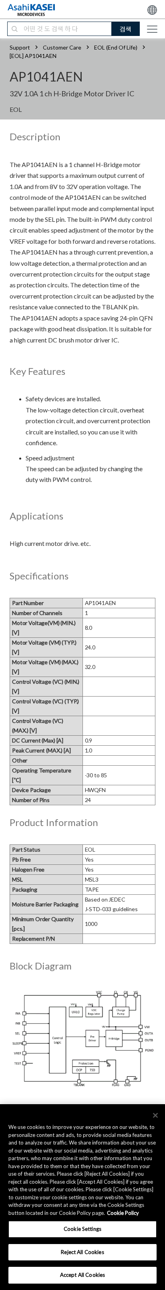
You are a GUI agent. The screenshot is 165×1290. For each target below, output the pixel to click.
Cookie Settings (82, 1229)
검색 (125, 29)
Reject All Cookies (82, 1252)
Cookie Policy (123, 1213)
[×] (155, 1115)
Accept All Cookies (82, 1275)
